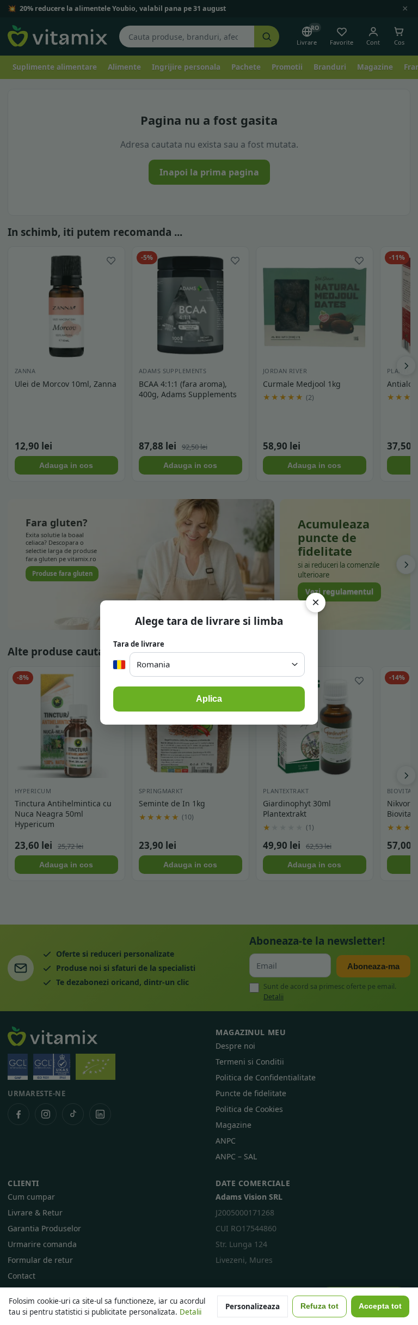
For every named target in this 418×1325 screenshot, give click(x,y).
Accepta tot (380, 1306)
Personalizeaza (252, 1306)
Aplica (209, 698)
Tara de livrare (138, 644)
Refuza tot (319, 1306)
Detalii (190, 1312)
